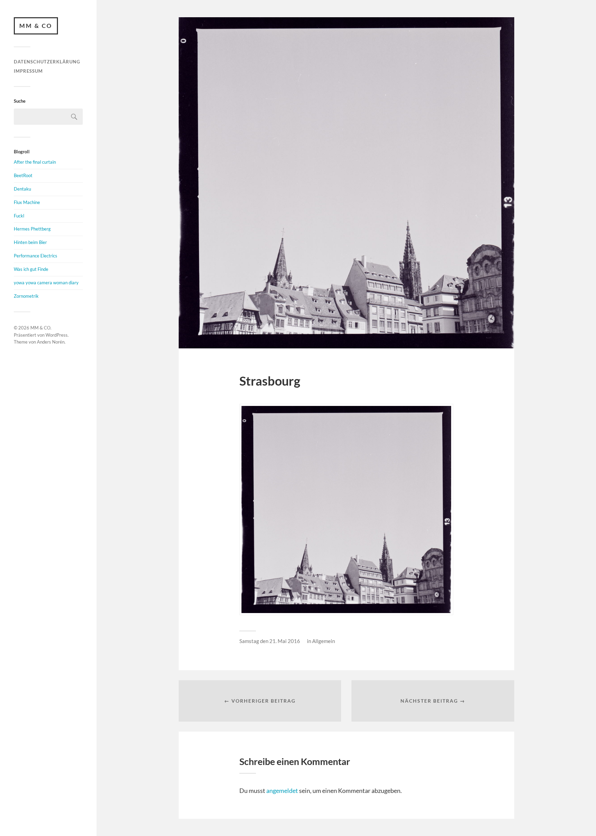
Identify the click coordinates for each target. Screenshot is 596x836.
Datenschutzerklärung (47, 61)
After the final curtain (35, 162)
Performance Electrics (35, 255)
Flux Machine (27, 202)
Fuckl (19, 215)
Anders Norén (50, 342)
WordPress (57, 335)
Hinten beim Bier (30, 242)
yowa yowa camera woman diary (46, 282)
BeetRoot (23, 175)
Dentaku (22, 189)
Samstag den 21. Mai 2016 (269, 641)
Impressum (28, 71)
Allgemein (323, 641)
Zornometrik (26, 296)
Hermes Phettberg (32, 229)
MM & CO (35, 25)
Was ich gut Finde (31, 269)
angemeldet (282, 790)
